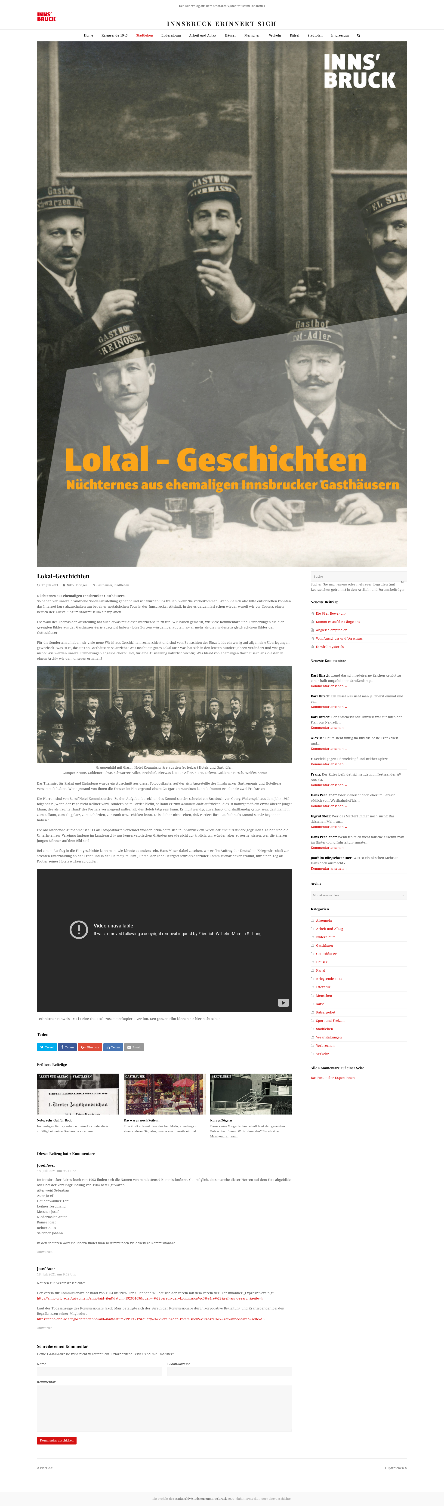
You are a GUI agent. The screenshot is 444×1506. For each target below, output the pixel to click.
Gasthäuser (104, 585)
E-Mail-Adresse (179, 1364)
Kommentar (47, 1382)
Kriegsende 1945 (329, 979)
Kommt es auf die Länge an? (338, 622)
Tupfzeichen (394, 1468)
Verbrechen (325, 1045)
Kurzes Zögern (221, 1120)
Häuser (321, 962)
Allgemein (324, 920)
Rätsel (320, 1004)
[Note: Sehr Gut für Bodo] (78, 1094)
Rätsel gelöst (325, 1012)
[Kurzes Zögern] (251, 1094)
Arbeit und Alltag (53, 1076)
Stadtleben (121, 585)
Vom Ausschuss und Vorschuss (339, 638)
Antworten (44, 1251)
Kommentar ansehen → (329, 686)
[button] (47, 1047)
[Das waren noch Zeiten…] (165, 1094)
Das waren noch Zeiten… (142, 1120)
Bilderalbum (326, 937)
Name (42, 1364)
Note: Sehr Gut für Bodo (54, 1120)
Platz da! (46, 1468)
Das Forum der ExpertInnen (333, 1078)
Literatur (323, 987)
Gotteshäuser (326, 954)
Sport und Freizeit (330, 1020)
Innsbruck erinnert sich (222, 23)
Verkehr (322, 1054)
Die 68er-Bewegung (331, 613)
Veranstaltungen (329, 1037)
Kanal (320, 970)
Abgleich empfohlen (331, 630)
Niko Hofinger (77, 585)
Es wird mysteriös (330, 647)
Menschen (324, 996)
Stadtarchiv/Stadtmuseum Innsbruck (201, 1498)
